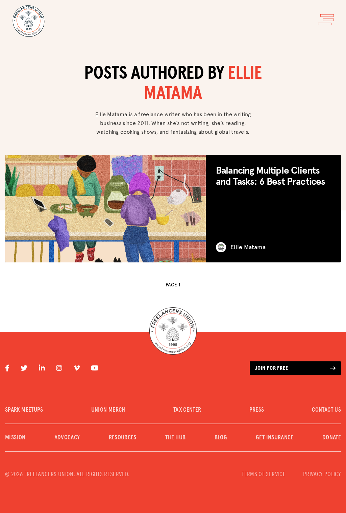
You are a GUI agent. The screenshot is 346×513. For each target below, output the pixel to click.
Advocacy (67, 438)
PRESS (256, 410)
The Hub (175, 438)
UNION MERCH (108, 410)
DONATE (331, 438)
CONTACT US (326, 410)
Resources (123, 438)
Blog (221, 438)
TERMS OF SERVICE (264, 474)
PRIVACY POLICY (322, 474)
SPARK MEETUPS (24, 410)
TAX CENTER (187, 410)
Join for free (271, 368)
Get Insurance (275, 438)
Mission (15, 438)
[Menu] (326, 19)
